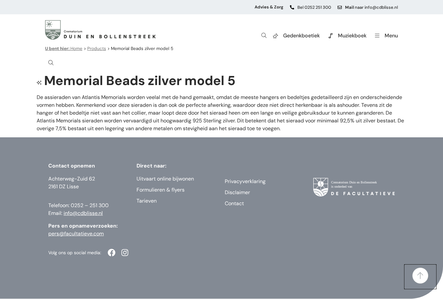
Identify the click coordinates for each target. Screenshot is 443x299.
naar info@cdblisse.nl (371, 7)
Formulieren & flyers (161, 189)
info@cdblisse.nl (83, 213)
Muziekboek (352, 35)
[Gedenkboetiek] (275, 35)
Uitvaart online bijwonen (165, 178)
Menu (391, 35)
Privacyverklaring (245, 181)
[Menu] (377, 35)
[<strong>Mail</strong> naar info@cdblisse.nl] (340, 7)
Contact (234, 203)
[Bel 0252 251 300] (292, 7)
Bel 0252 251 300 (314, 7)
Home (63, 48)
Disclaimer (237, 192)
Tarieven (147, 200)
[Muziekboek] (330, 35)
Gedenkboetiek (301, 35)
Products (96, 48)
